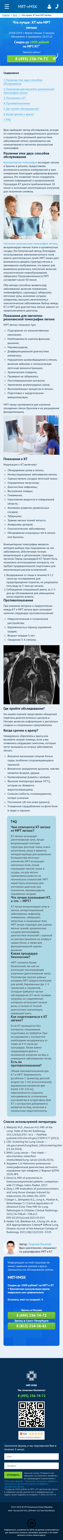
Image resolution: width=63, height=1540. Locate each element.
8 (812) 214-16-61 (31, 1326)
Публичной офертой (13, 1481)
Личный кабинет (49, 7)
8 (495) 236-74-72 (57, 7)
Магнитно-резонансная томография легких (30, 243)
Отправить (13, 1475)
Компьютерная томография (20, 162)
